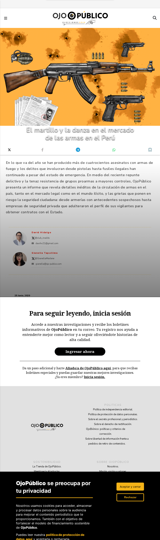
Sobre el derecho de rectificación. (113, 424)
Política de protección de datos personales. (113, 414)
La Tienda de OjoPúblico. (47, 466)
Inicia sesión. (94, 377)
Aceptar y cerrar (130, 486)
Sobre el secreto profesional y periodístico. (113, 419)
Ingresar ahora (80, 351)
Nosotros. (113, 466)
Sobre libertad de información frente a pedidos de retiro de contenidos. (107, 441)
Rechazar (130, 497)
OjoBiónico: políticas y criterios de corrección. (105, 431)
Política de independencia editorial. (113, 409)
